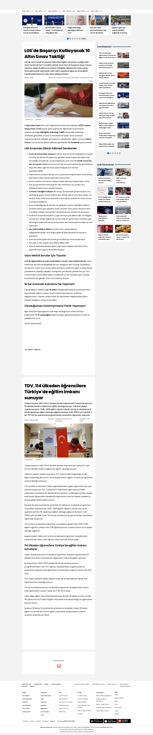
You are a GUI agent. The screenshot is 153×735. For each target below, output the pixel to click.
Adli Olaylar (42, 655)
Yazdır (91, 81)
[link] (114, 55)
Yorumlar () (29, 119)
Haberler (34, 45)
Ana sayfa (27, 45)
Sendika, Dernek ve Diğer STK (47, 380)
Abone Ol (38, 119)
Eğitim (41, 45)
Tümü (84, 39)
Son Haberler (104, 46)
